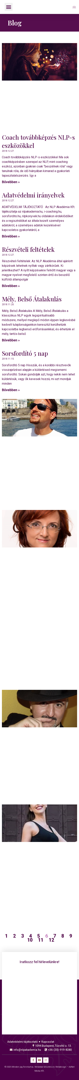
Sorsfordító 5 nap (25, 353)
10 (30, 940)
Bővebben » (11, 182)
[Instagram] (46, 1060)
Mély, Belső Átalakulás (32, 299)
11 (40, 940)
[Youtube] (39, 1060)
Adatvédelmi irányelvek (33, 195)
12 (51, 940)
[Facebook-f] (33, 1060)
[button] (9, 7)
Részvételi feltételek (28, 249)
